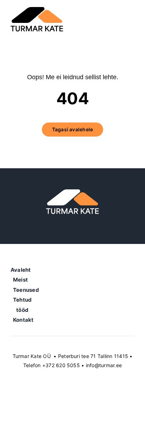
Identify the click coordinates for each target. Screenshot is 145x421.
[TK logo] (37, 9)
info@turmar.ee (104, 365)
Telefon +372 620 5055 (51, 365)
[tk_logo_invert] (72, 192)
